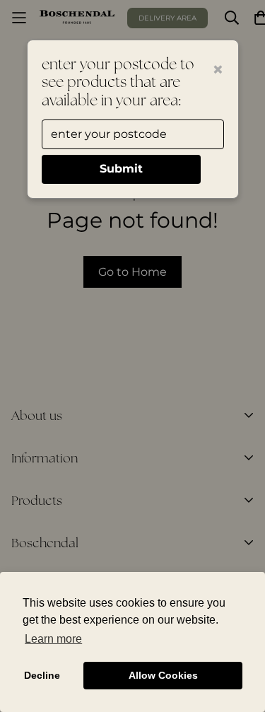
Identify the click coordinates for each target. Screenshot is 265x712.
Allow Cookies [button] (163, 675)
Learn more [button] (53, 639)
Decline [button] (42, 675)
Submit (121, 168)
